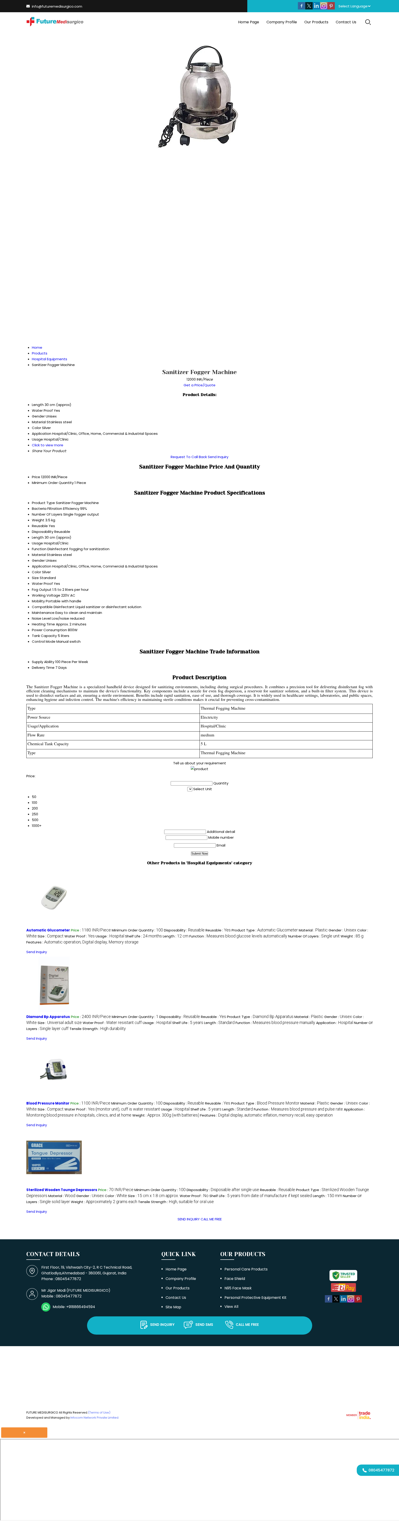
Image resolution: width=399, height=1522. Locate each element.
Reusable (40, 525)
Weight (38, 520)
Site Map (173, 1307)
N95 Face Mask (238, 1288)
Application (41, 566)
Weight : (352, 936)
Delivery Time (43, 667)
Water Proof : (79, 936)
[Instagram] (323, 8)
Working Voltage (46, 595)
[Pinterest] (331, 8)
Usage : (110, 936)
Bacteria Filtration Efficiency (55, 508)
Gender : (342, 930)
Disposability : (184, 930)
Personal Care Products (246, 1269)
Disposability (42, 531)
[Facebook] (301, 8)
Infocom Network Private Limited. (94, 1417)
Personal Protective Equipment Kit (255, 1297)
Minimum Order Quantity (53, 482)
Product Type (43, 502)
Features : (82, 942)
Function (39, 548)
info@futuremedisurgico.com (57, 6)
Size (35, 577)
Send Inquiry (218, 456)
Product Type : (265, 930)
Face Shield (234, 1278)
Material (39, 554)
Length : (175, 936)
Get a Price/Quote (199, 385)
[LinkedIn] (316, 8)
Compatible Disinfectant (53, 606)
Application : (334, 1022)
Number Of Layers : (314, 936)
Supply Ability (43, 661)
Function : (238, 936)
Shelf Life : (143, 936)
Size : (50, 936)
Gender (38, 560)
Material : (313, 930)
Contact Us (346, 22)
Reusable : (218, 930)
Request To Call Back (189, 456)
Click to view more (47, 445)
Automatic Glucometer (48, 930)
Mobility (38, 601)
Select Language (353, 6)
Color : (116, 1195)
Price (36, 476)
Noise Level (41, 618)
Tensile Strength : (98, 1028)
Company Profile (281, 22)
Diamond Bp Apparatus (48, 1016)
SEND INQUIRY (189, 1219)
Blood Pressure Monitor (48, 1103)
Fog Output (41, 589)
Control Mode (43, 641)
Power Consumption (49, 629)
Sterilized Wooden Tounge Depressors (61, 1189)
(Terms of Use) (99, 1412)
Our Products (316, 22)
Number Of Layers (47, 514)
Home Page (248, 22)
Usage (37, 543)
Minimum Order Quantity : (137, 930)
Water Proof (42, 583)
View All (231, 1306)
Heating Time (43, 624)
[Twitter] (309, 8)
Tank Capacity (44, 635)
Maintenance (43, 612)
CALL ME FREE (211, 1219)
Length (38, 537)
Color (36, 572)
